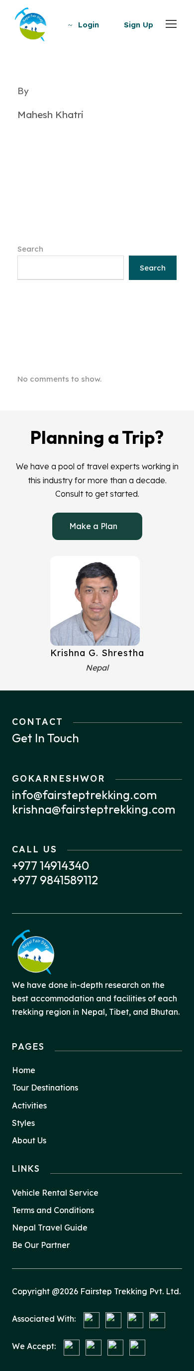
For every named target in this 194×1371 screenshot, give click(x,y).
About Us (29, 1140)
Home (23, 1070)
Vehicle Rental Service (55, 1193)
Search (30, 249)
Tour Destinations (45, 1088)
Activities (29, 1105)
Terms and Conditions (53, 1210)
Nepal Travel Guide (50, 1228)
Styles (23, 1123)
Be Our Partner (41, 1245)
